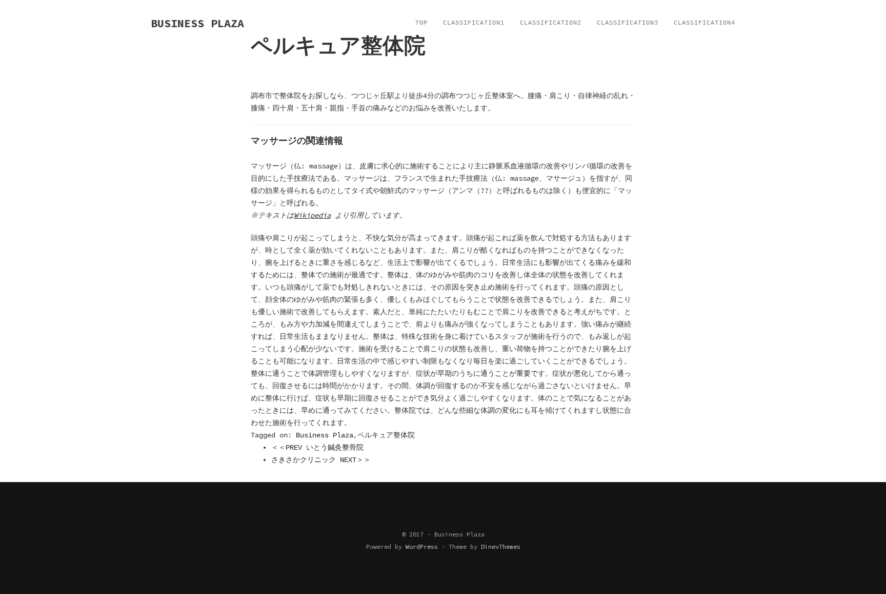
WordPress (422, 546)
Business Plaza (324, 435)
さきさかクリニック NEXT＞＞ (321, 460)
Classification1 (474, 23)
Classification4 (704, 23)
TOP (421, 23)
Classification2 (550, 23)
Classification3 (627, 23)
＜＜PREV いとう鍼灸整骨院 (317, 448)
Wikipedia (312, 215)
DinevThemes (500, 546)
